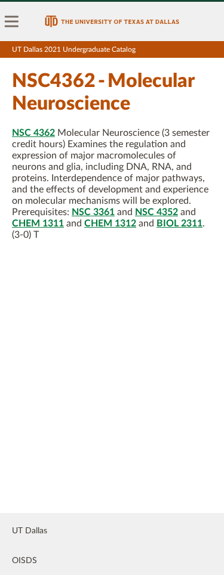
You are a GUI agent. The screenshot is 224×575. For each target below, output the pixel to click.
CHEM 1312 (110, 223)
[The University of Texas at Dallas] (112, 21)
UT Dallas (29, 531)
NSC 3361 (93, 212)
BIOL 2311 (179, 223)
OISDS (24, 561)
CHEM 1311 (38, 223)
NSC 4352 (156, 212)
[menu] (12, 21)
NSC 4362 (33, 133)
